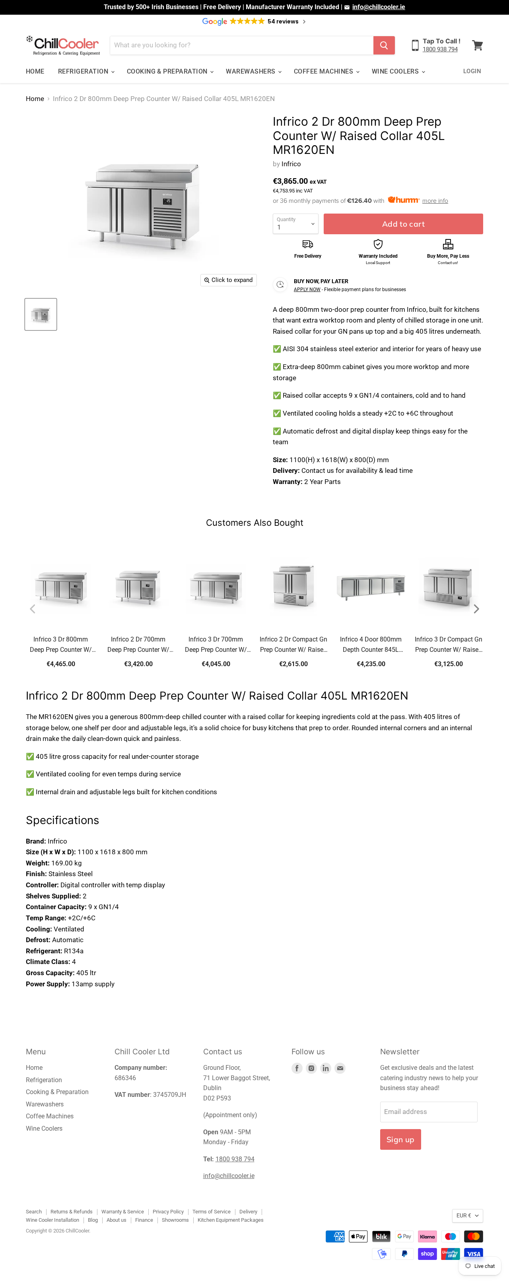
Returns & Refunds (72, 1212)
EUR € (464, 1215)
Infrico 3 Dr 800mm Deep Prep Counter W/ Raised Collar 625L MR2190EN (61, 645)
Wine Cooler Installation (52, 1220)
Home (35, 71)
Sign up (401, 1139)
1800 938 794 (440, 49)
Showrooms (175, 1220)
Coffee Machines (324, 71)
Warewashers (251, 71)
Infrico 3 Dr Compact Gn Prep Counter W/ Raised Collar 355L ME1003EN (448, 645)
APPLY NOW (307, 289)
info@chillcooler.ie (378, 7)
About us (116, 1220)
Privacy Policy (168, 1212)
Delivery (248, 1212)
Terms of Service (211, 1212)
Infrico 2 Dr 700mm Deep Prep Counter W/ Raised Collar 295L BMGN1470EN (138, 645)
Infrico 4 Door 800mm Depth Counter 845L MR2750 (371, 645)
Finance (144, 1220)
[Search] (384, 45)
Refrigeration (84, 71)
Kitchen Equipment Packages (231, 1220)
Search (34, 1212)
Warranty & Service (122, 1212)
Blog (93, 1220)
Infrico (291, 164)
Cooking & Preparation (168, 71)
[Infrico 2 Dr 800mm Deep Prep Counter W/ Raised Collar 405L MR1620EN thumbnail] (40, 314)
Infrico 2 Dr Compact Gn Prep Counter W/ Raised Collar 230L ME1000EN (293, 645)
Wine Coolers (396, 71)
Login (472, 71)
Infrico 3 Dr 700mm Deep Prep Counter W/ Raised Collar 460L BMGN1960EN (216, 645)
